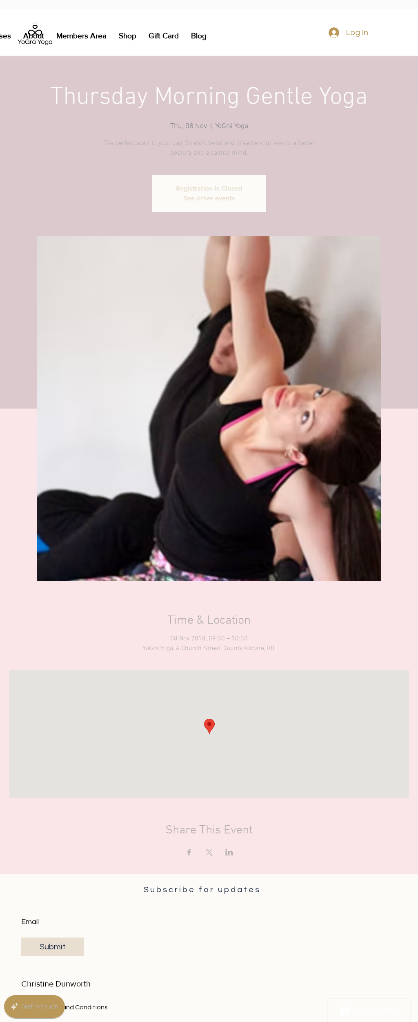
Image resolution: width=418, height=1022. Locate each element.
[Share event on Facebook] (189, 852)
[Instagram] (390, 33)
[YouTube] (403, 33)
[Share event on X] (209, 852)
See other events (209, 198)
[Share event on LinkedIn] (229, 852)
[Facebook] (377, 33)
